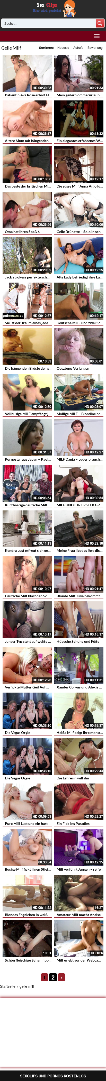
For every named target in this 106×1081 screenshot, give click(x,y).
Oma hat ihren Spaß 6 (22, 231)
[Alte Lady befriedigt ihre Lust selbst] (78, 255)
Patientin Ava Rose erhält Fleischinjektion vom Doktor (48, 95)
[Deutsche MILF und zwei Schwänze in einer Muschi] (78, 301)
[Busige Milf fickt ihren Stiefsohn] (27, 847)
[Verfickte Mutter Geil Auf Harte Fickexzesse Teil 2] (27, 665)
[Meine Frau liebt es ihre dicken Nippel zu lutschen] (78, 528)
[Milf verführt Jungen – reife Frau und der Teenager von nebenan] (78, 847)
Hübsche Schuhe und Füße (78, 641)
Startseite (7, 986)
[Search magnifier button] (100, 23)
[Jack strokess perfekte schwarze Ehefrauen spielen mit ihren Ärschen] (27, 255)
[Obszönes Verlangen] (78, 346)
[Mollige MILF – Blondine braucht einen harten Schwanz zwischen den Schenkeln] (78, 392)
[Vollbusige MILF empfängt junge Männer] (27, 392)
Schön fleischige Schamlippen (28, 960)
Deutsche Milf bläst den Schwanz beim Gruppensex (46, 596)
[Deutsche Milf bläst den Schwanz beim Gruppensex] (27, 574)
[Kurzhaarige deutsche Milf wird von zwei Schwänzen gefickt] (27, 483)
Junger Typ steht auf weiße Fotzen (32, 641)
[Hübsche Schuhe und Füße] (78, 619)
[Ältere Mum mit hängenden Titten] (27, 118)
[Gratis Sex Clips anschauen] (53, 7)
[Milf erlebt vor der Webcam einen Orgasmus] (78, 938)
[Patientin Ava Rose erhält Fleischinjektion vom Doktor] (27, 73)
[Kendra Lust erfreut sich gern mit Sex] (27, 528)
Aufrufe (78, 47)
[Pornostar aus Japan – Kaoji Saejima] (27, 437)
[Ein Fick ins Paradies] (78, 802)
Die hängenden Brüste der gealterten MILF (38, 368)
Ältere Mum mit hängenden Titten (32, 140)
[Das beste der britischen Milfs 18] (27, 164)
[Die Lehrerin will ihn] (78, 756)
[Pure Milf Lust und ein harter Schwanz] (27, 802)
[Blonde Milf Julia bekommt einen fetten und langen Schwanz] (78, 574)
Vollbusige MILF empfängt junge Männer (37, 414)
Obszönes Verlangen (73, 368)
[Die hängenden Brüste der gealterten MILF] (27, 346)
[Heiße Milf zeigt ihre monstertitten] (78, 711)
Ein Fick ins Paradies (73, 823)
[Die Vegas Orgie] (27, 711)
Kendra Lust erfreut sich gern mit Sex (34, 550)
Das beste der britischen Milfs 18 (31, 186)
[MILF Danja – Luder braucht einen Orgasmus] (78, 437)
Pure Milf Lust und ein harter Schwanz (35, 823)
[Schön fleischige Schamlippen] (27, 938)
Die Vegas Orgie (17, 732)
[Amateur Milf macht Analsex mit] (78, 893)
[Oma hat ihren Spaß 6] (27, 210)
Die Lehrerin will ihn (73, 778)
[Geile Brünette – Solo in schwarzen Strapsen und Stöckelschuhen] (78, 210)
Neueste (63, 47)
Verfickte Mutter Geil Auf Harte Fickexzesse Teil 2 (45, 687)
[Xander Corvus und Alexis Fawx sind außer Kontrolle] (78, 665)
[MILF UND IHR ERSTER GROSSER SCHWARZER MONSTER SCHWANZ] (78, 483)
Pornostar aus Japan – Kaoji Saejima (34, 459)
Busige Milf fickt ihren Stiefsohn (30, 869)
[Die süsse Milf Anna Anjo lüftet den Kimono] (78, 164)
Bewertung (95, 47)
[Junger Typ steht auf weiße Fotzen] (27, 619)
